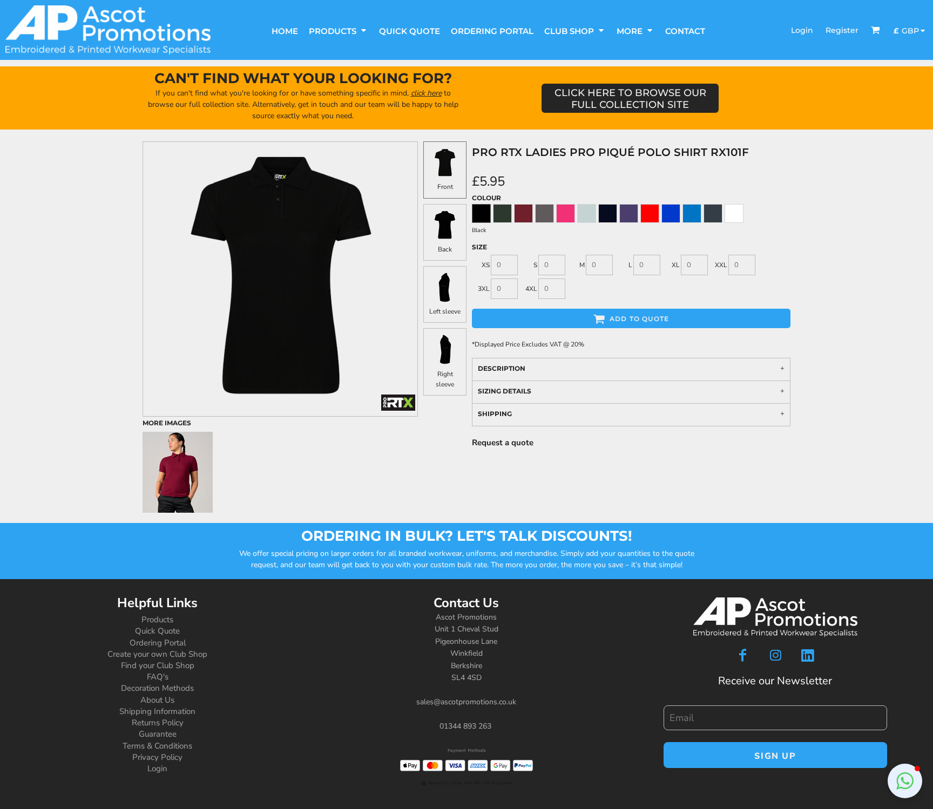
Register (842, 30)
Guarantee (158, 734)
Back (445, 249)
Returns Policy (158, 722)
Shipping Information (157, 711)
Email (672, 700)
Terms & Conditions (157, 745)
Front (445, 186)
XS (486, 265)
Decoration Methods (157, 688)
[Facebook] (743, 655)
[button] (338, 30)
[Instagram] (775, 655)
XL (676, 265)
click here (426, 93)
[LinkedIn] (808, 655)
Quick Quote (157, 631)
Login (802, 30)
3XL (484, 288)
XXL (721, 265)
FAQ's (157, 676)
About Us (157, 700)
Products (157, 619)
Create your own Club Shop (157, 654)
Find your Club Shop (157, 665)
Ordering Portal (158, 642)
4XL (531, 288)
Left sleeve (445, 311)
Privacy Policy (157, 757)
